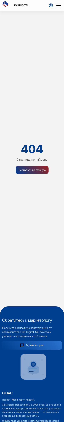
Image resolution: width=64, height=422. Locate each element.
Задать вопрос (35, 345)
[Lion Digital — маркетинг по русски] (6, 5)
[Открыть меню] (58, 5)
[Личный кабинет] (51, 5)
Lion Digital (21, 5)
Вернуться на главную (32, 169)
